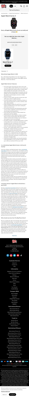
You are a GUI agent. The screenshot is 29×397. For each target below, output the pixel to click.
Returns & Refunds (14, 276)
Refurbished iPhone (14, 310)
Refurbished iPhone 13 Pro (14, 348)
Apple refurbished (13, 193)
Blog (14, 283)
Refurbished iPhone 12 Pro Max (14, 354)
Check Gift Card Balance (14, 273)
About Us (14, 263)
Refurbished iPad (14, 315)
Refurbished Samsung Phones (15, 312)
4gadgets (14, 304)
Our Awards (14, 287)
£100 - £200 (14, 45)
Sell (15, 6)
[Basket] (24, 6)
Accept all (12, 394)
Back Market (15, 302)
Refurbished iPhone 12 (14, 355)
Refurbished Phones (14, 308)
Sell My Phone (14, 320)
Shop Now (8, 65)
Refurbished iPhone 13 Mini (14, 350)
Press (14, 285)
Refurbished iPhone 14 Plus (14, 341)
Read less (14, 235)
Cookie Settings (14, 288)
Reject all (5, 394)
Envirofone (14, 295)
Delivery (14, 275)
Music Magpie (14, 293)
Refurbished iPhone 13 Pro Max (14, 347)
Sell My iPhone (14, 322)
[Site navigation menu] (27, 6)
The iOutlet (14, 300)
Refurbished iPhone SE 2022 (14, 345)
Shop (11, 6)
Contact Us (14, 264)
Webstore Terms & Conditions (14, 271)
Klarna (14, 280)
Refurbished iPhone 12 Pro (14, 357)
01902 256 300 (15, 251)
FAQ (14, 266)
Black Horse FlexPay (14, 281)
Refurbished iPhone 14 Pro (14, 340)
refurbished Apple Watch (10, 187)
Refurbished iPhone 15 (14, 336)
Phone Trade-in (14, 325)
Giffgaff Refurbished (14, 298)
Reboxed (14, 297)
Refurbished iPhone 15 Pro (14, 333)
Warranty (14, 278)
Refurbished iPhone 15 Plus (14, 334)
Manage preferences (5, 391)
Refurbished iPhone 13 (14, 352)
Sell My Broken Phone (14, 323)
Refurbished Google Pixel (14, 314)
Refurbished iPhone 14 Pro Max (14, 338)
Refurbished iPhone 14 (14, 343)
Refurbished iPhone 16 (14, 331)
